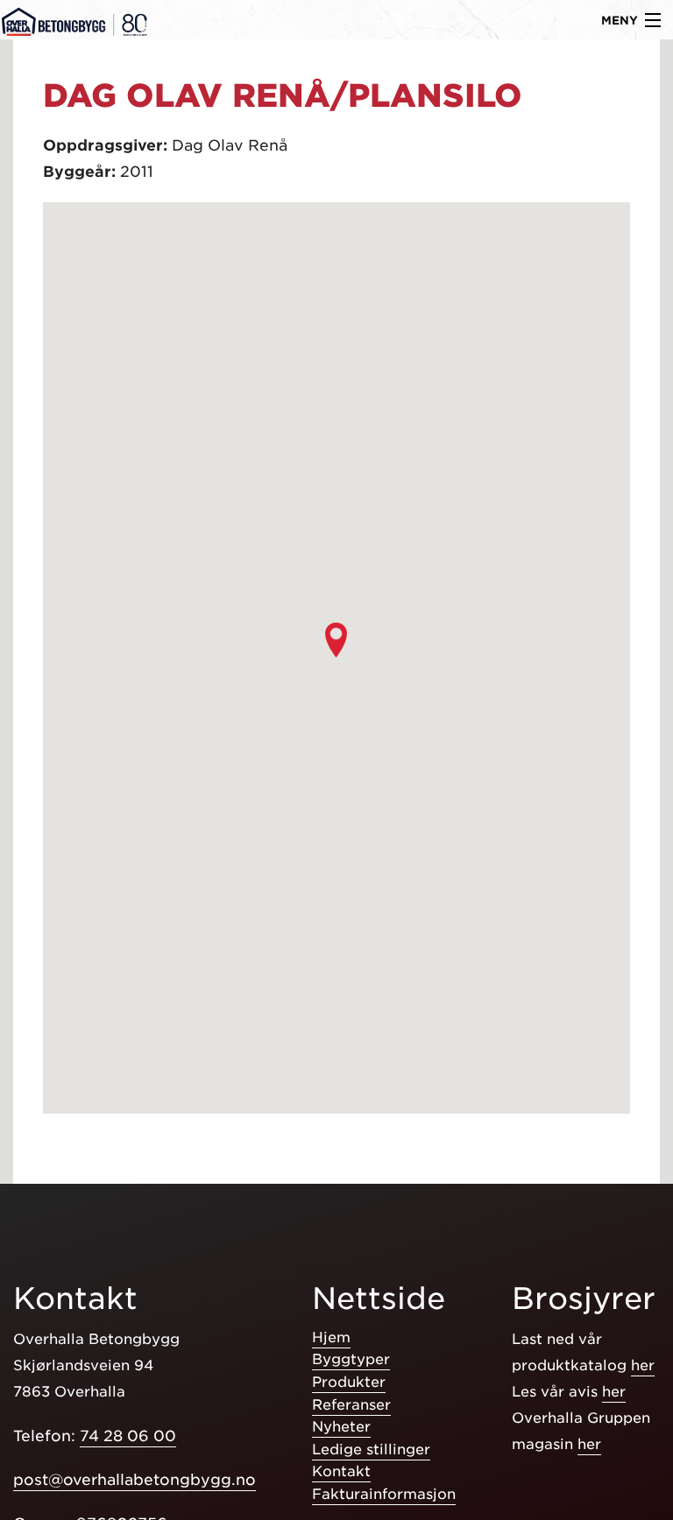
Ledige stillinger (371, 1449)
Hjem (331, 1337)
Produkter (349, 1382)
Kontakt (341, 1471)
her (643, 1365)
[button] (336, 639)
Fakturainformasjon (384, 1494)
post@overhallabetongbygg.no (134, 1479)
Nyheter (341, 1426)
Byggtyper (351, 1359)
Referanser (351, 1405)
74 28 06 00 (128, 1436)
